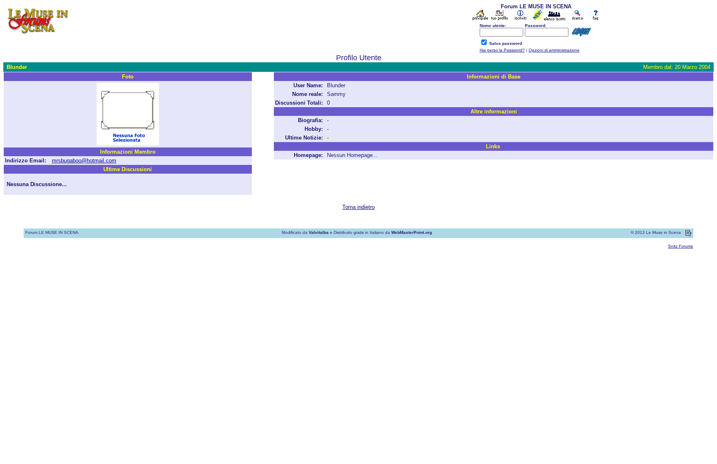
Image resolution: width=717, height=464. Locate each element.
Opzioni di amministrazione (554, 50)
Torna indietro (358, 207)
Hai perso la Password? (502, 50)
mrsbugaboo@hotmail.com (84, 160)
